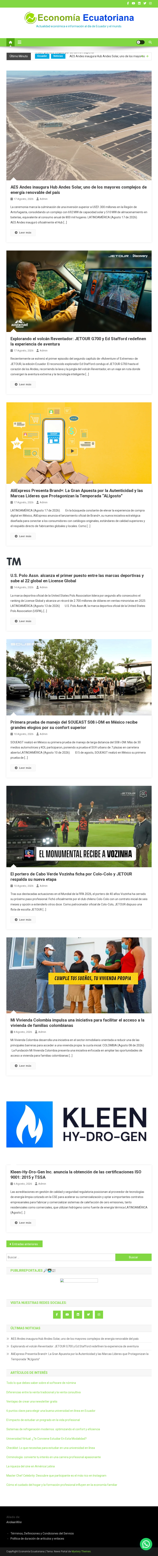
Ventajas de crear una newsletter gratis (31, 1401)
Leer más (25, 232)
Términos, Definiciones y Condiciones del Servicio (42, 1533)
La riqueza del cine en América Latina (30, 1466)
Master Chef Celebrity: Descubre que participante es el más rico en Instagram (56, 1475)
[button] (146, 1544)
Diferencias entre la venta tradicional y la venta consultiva (43, 1392)
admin (44, 198)
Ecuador (42, 56)
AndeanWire (14, 1522)
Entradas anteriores (25, 1244)
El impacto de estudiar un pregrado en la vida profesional (43, 1420)
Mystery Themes (81, 1551)
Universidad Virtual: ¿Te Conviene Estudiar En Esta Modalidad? (46, 1438)
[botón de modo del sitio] (140, 42)
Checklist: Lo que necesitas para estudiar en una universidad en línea (50, 1448)
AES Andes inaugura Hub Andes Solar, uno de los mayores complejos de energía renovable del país (75, 1338)
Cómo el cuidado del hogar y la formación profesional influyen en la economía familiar (61, 1484)
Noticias (58, 56)
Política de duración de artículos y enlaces (37, 1538)
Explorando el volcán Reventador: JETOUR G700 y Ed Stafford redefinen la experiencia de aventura (92, 59)
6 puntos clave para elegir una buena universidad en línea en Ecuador (50, 1410)
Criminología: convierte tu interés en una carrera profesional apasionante (53, 1457)
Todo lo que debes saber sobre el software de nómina (41, 1382)
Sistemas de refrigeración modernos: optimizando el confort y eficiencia (53, 1429)
